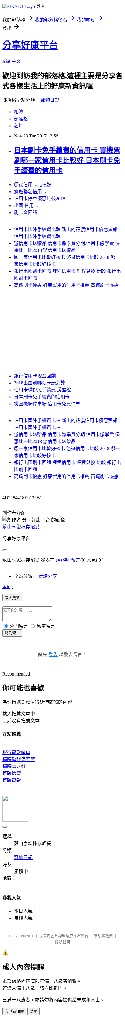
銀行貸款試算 (16, 752)
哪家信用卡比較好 (32, 184)
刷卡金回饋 (25, 212)
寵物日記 (50, 100)
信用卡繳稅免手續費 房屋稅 (42, 389)
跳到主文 (11, 61)
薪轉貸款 (11, 780)
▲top (7, 586)
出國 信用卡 (26, 205)
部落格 (21, 118)
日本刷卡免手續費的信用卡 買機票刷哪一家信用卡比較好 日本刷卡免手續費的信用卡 (67, 160)
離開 (33, 1011)
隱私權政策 (103, 936)
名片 (18, 125)
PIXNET (27, 936)
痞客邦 (63, 560)
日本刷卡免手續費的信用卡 (42, 396)
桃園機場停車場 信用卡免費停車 (47, 403)
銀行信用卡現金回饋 (35, 375)
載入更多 (12, 598)
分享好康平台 (30, 45)
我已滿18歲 (14, 1011)
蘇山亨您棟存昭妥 (21, 526)
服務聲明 (62, 942)
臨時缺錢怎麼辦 (18, 759)
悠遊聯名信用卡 (30, 191)
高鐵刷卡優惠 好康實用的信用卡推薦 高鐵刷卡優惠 (66, 285)
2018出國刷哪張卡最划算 (39, 382)
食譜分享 (47, 576)
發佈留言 (12, 633)
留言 (75, 560)
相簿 (18, 111)
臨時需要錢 (14, 766)
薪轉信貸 (11, 773)
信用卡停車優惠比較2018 (39, 198)
